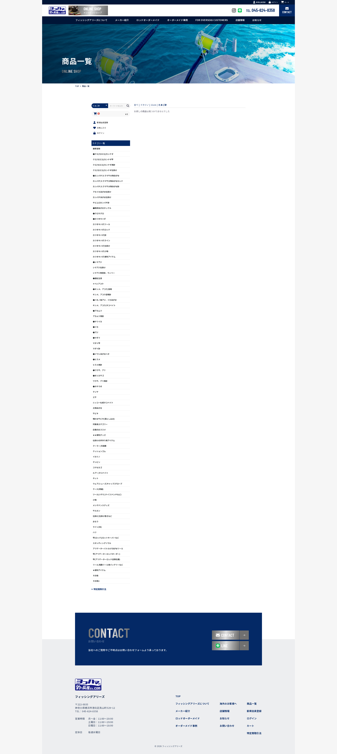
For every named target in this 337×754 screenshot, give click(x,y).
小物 (94, 500)
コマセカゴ (97, 467)
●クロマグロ (98, 213)
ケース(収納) (98, 489)
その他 (95, 575)
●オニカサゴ (98, 375)
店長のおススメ (99, 429)
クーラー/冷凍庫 (99, 445)
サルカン (96, 510)
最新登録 (96, 148)
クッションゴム (99, 451)
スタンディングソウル (102, 543)
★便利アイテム (99, 570)
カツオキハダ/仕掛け (101, 246)
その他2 (96, 581)
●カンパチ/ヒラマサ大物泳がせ (106, 175)
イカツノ (96, 456)
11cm (153, 104)
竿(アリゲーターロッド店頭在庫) (106, 559)
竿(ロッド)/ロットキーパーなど (106, 537)
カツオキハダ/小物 (100, 251)
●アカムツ (97, 310)
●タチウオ (97, 386)
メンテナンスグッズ (101, 505)
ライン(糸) (97, 527)
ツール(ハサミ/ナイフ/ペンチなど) (107, 494)
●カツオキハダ (99, 218)
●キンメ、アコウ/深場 (102, 289)
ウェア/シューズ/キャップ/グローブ (107, 483)
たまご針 (162, 104)
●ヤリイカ (97, 321)
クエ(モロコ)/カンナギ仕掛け (105, 170)
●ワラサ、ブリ (99, 370)
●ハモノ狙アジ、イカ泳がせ (105, 300)
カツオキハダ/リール (101, 224)
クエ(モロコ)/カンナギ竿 (103, 159)
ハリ (94, 532)
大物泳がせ (97, 408)
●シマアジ (97, 262)
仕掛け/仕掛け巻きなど (102, 516)
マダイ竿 (96, 343)
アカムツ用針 (98, 316)
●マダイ (96, 337)
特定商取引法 (100, 589)
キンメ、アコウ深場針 (102, 294)
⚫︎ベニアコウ (98, 283)
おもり (95, 521)
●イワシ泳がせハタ (101, 354)
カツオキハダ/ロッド (101, 229)
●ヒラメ (96, 359)
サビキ (95, 413)
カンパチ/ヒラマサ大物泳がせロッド (108, 181)
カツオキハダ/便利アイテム (104, 256)
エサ (94, 397)
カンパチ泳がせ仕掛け (102, 197)
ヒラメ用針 (97, 364)
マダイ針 (96, 348)
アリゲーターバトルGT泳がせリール (108, 548)
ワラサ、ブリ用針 (100, 381)
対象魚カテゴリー (100, 424)
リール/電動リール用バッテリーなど (108, 564)
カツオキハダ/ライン (101, 240)
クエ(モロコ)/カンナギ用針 (104, 164)
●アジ (95, 332)
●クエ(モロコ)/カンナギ (103, 154)
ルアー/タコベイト (100, 473)
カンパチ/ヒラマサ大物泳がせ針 (106, 186)
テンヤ (95, 391)
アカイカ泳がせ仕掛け (102, 191)
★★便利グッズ (99, 435)
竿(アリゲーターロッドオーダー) (106, 554)
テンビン (96, 462)
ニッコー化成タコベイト (103, 402)
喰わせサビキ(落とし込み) (104, 418)
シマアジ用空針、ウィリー (104, 273)
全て (136, 104)
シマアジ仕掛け (99, 267)
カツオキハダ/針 (99, 235)
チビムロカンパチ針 (101, 202)
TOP (77, 86)
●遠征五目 (97, 278)
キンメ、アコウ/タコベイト (104, 305)
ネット (95, 478)
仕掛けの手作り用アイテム (104, 440)
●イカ (95, 327)
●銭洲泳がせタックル (102, 208)
